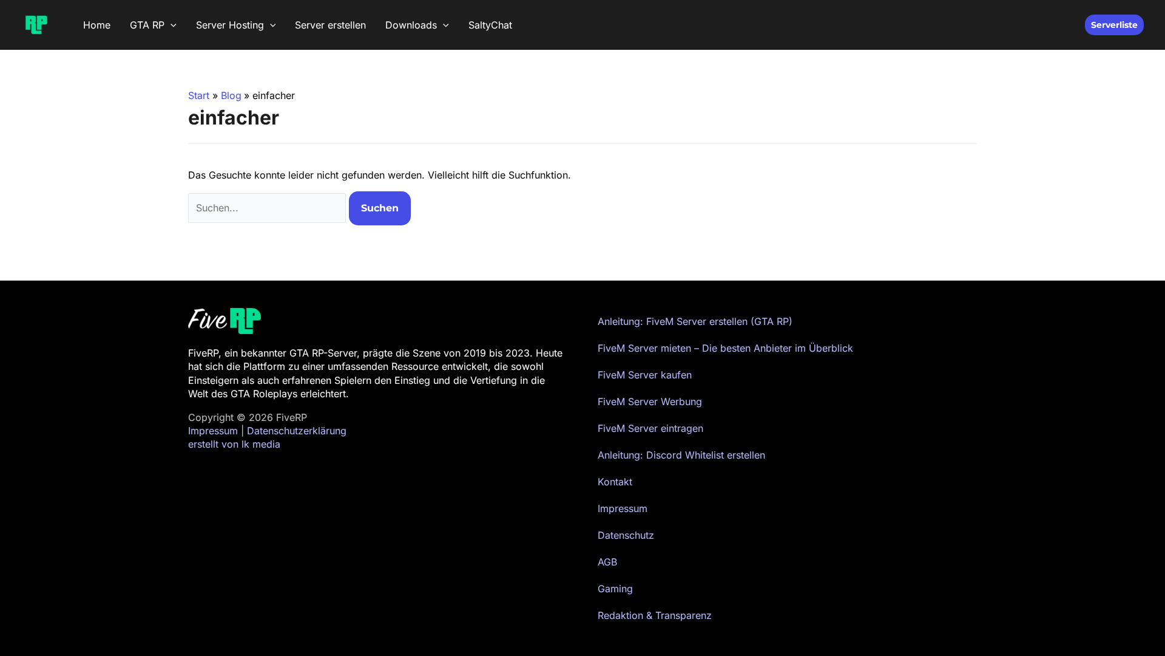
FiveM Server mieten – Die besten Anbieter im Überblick (725, 348)
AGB (607, 562)
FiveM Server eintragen (650, 428)
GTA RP (147, 25)
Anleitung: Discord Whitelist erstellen (681, 455)
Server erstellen (330, 25)
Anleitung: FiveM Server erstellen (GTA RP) (695, 321)
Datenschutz (626, 535)
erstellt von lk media (234, 444)
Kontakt (615, 482)
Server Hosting (230, 25)
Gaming (615, 589)
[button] (170, 25)
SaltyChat (490, 25)
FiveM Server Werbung (650, 401)
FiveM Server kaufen (645, 375)
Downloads (411, 25)
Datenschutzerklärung (296, 431)
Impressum (213, 431)
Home (96, 25)
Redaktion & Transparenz (655, 615)
